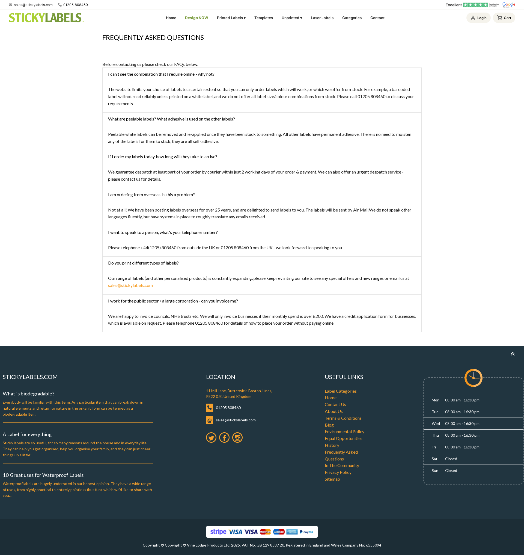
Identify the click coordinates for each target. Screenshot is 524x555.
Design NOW (196, 18)
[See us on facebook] (224, 437)
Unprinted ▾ (292, 18)
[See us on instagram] (237, 437)
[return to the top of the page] (513, 354)
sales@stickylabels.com (130, 285)
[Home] (46, 17)
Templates (263, 18)
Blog (329, 424)
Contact (377, 18)
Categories (352, 18)
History (332, 445)
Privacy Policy (338, 472)
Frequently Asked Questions (341, 455)
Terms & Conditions (343, 418)
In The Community (342, 465)
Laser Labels (322, 18)
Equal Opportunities (343, 438)
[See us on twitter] (211, 437)
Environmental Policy (344, 431)
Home (171, 18)
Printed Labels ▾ (231, 18)
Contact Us (335, 404)
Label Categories (341, 391)
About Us (334, 411)
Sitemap (332, 478)
